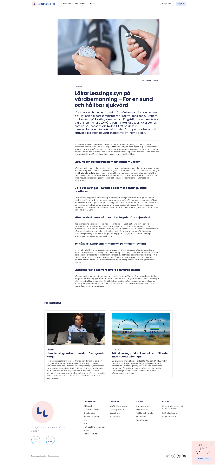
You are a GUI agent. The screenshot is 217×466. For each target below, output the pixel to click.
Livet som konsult (91, 410)
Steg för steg (89, 413)
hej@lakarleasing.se (171, 413)
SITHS (86, 430)
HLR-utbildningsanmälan (94, 427)
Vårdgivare (115, 413)
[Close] (211, 444)
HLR (85, 424)
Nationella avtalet (91, 434)
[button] (65, 4)
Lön (85, 420)
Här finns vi (141, 417)
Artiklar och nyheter (145, 413)
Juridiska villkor (53, 456)
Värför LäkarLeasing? (119, 406)
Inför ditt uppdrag (91, 417)
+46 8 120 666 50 (169, 417)
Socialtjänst (115, 417)
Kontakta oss (142, 420)
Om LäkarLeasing (143, 406)
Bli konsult (88, 406)
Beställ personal (117, 410)
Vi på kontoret (142, 410)
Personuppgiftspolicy (39, 456)
